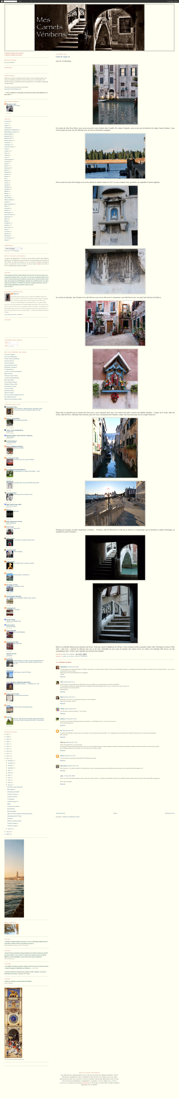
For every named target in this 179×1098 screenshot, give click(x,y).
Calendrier (7, 142)
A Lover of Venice (9, 388)
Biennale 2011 (8, 136)
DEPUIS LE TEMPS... (19, 448)
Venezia (8, 705)
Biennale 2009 (8, 134)
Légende (6, 185)
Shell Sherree (9, 481)
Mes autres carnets (11, 104)
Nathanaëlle (63, 667)
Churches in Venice (11, 653)
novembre (10, 763)
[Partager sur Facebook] (84, 654)
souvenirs (6, 231)
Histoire (6, 176)
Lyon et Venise (10, 527)
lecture (6, 183)
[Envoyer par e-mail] (79, 654)
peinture (6, 210)
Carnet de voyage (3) (12, 825)
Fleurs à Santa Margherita (19, 632)
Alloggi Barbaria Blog (12, 642)
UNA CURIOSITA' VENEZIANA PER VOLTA (18, 682)
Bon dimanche (11, 809)
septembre (10, 768)
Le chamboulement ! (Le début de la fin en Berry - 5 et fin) (27, 471)
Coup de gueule (8, 159)
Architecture (7, 127)
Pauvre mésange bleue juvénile (20, 420)
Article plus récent (60, 813)
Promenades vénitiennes (10, 367)
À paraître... (10, 818)
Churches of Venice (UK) (10, 384)
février (9, 785)
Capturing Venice (11, 608)
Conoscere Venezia (9, 361)
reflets (5, 219)
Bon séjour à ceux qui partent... (15, 787)
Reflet (8, 804)
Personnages (7, 212)
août (9, 770)
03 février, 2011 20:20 (72, 667)
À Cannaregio (10, 799)
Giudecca (6, 174)
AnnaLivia (16, 293)
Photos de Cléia (8, 373)
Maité (61, 697)
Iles (5, 178)
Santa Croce (7, 227)
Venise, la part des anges (12, 694)
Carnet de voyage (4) (12, 823)
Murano (6, 191)
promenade (7, 216)
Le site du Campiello (9, 354)
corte (5, 157)
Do (61, 730)
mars (9, 782)
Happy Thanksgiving (11, 523)
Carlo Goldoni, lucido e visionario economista (24, 563)
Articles (9, 343)
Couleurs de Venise (12, 796)
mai (9, 777)
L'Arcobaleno (17, 609)
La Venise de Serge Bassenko (11, 378)
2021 (7, 734)
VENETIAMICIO (11, 550)
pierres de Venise (8, 214)
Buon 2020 (16, 511)
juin (9, 775)
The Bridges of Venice (12, 585)
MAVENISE (9, 659)
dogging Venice (9, 431)
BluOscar (8, 510)
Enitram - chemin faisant (12, 418)
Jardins (6, 180)
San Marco (84, 656)
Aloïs (61, 682)
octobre (10, 765)
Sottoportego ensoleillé (13, 792)
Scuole (6, 229)
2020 (7, 736)
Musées (6, 193)
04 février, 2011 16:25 (73, 766)
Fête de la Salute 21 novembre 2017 (21, 574)
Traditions (7, 233)
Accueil (115, 813)
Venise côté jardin (11, 630)
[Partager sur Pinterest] (86, 654)
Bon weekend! (11, 789)
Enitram (62, 719)
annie (61, 776)
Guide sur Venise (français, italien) (13, 399)
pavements (7, 208)
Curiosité (6, 161)
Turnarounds (9, 655)
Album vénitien (10, 538)
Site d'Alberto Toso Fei (10, 397)
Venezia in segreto (9, 392)
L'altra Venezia (10, 561)
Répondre (62, 676)
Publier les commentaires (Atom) (71, 817)
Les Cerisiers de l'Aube (12, 458)
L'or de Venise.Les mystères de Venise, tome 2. (24, 540)
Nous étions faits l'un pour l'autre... (21, 695)
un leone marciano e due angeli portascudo (23, 707)
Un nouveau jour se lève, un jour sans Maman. (24, 459)
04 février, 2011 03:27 (70, 709)
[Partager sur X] (82, 654)
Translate (16, 251)
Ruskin (6, 221)
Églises (6, 170)
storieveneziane (10, 625)
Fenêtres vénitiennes (18, 551)
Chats (5, 153)
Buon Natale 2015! (18, 643)
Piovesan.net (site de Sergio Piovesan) (14, 395)
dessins (6, 163)
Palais (5, 206)
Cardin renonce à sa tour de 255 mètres (22, 672)
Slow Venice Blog (9, 380)
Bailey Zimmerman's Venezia (14, 521)
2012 (7, 756)
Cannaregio (7, 144)
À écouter (6, 121)
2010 (7, 832)
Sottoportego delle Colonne (14, 816)
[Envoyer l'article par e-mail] (76, 654)
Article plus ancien (170, 813)
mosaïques (7, 189)
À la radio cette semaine (13, 806)
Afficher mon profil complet (13, 314)
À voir (6, 123)
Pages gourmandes (9, 204)
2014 (7, 751)
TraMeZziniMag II (11, 441)
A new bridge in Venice (19, 586)
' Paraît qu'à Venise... (12, 407)
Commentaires (10, 346)
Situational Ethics (10, 437)
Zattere (6, 240)
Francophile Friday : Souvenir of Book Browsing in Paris (26, 482)
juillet (9, 773)
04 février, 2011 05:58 (71, 719)
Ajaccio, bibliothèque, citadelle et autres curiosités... (25, 598)
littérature (6, 187)
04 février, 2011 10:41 (68, 730)
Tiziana (62, 709)
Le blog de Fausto (9, 369)
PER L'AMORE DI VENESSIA (14, 446)
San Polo (6, 225)
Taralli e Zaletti (10, 619)
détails (6, 166)
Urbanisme (7, 236)
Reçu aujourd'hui (11, 811)
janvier (10, 829)
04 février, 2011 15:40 (69, 756)
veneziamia (9, 573)
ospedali (6, 202)
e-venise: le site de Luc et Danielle (13, 371)
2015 (7, 749)
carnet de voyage (67, 656)
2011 (7, 758)
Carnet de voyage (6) (12, 794)
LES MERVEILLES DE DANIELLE (16, 469)
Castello (77, 656)
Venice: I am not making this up (14, 430)
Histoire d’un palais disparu (14, 821)
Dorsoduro (7, 168)
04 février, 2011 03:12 (69, 697)
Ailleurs (6, 125)
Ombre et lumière (8, 200)
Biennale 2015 (8, 138)
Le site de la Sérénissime (10, 356)
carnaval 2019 (17, 528)
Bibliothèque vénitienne (10, 132)
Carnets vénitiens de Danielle (11, 358)
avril (9, 780)
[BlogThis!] (80, 654)
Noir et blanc (7, 197)
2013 (7, 753)
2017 (7, 744)
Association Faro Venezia (10, 365)
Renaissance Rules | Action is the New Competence (19, 435)
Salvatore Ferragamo (11, 626)
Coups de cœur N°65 (11, 442)
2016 (7, 746)
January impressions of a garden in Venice (23, 494)
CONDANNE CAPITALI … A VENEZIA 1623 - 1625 (26, 683)
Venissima (9, 717)
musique (6, 195)
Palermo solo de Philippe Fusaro (13, 621)
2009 (7, 834)
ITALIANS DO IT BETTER (13, 596)
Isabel (61, 756)
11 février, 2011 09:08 (69, 776)
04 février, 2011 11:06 (71, 742)
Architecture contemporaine (11, 130)
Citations (6, 155)
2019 (7, 739)
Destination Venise (9, 390)
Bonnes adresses (8, 140)
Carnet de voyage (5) (12, 801)
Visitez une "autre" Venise (11, 375)
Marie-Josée (63, 766)
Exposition (7, 172)
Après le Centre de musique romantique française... (20, 813)
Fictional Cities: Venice (10, 386)
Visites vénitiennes (9, 363)
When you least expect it (11, 506)
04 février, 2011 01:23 (69, 682)
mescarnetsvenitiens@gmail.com (12, 89)
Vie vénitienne (8, 238)
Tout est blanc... (17, 105)
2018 (7, 741)
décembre (10, 760)
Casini (6, 149)
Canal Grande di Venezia (10, 382)
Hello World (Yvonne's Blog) (13, 504)
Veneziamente (10, 670)
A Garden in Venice (11, 493)
